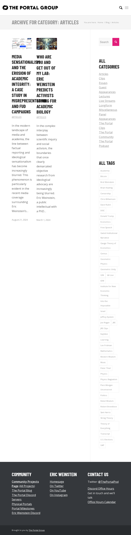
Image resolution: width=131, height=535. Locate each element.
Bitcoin (103, 176)
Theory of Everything (105, 425)
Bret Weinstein (107, 182)
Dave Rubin (105, 204)
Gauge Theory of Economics (108, 245)
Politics (103, 395)
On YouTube (58, 490)
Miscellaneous (108, 110)
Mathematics (106, 351)
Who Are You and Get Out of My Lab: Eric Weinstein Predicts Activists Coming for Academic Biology (46, 84)
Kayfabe (104, 334)
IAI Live (110, 275)
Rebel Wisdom (107, 401)
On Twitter (57, 486)
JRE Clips (104, 328)
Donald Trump (107, 216)
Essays (103, 83)
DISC (102, 210)
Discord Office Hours (101, 488)
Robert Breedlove (108, 406)
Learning (104, 339)
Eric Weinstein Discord (26, 513)
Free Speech (106, 227)
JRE (114, 322)
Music (103, 362)
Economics (105, 222)
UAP (102, 445)
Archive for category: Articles (45, 22)
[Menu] (126, 7)
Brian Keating (106, 187)
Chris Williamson (107, 199)
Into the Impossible (105, 303)
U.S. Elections (106, 439)
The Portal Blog (22, 490)
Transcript (105, 433)
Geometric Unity (108, 269)
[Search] (119, 7)
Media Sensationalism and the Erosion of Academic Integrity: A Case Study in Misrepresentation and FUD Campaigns (29, 84)
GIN (102, 275)
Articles (16, 117)
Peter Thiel (105, 368)
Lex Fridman (106, 345)
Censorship (105, 193)
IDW (102, 280)
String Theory (106, 418)
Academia (105, 170)
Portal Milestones (23, 508)
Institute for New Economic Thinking (108, 291)
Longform (105, 105)
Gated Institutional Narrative (108, 235)
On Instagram (59, 495)
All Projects (27, 486)
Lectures (104, 96)
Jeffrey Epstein (107, 317)
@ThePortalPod (108, 482)
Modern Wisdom (108, 356)
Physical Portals (22, 504)
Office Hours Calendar (102, 502)
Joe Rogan (105, 322)
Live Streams (107, 101)
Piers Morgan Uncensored (106, 387)
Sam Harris (105, 412)
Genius (103, 253)
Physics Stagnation (108, 379)
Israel (102, 311)
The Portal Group (37, 530)
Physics (103, 373)
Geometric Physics (105, 261)
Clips (102, 78)
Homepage (57, 481)
